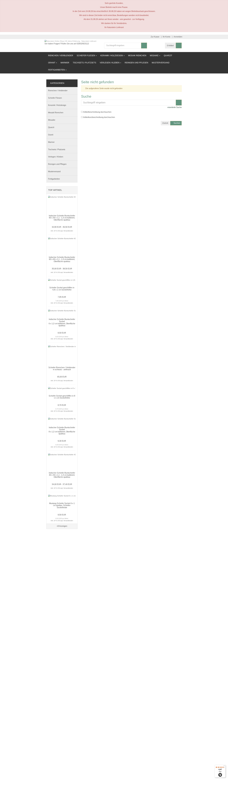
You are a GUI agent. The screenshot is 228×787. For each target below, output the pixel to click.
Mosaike (154, 56)
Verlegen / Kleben (110, 63)
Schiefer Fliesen (86, 56)
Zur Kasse (155, 37)
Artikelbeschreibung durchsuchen (97, 112)
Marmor (65, 63)
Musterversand (160, 63)
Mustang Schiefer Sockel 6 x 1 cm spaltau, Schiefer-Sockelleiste (62, 505)
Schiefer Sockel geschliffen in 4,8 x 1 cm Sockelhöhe (61, 289)
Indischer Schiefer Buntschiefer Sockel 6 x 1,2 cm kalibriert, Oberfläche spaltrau (62, 322)
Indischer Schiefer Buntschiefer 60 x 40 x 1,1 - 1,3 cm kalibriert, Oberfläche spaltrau (62, 259)
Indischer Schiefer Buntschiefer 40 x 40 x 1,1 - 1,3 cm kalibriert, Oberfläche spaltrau (62, 475)
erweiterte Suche (174, 107)
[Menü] (224, 766)
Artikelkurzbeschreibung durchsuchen (99, 117)
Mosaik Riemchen (137, 56)
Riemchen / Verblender (60, 56)
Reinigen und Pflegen (136, 63)
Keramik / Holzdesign (111, 56)
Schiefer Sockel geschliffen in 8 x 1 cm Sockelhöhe (62, 397)
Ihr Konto (166, 37)
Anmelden (178, 37)
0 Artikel (170, 46)
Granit (52, 63)
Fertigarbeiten (56, 70)
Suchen (176, 123)
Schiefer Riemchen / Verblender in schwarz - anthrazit (61, 368)
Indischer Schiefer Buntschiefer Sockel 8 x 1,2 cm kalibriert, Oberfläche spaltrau (62, 430)
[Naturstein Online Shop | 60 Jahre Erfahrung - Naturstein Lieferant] (70, 41)
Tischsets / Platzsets (84, 63)
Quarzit (168, 56)
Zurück (165, 123)
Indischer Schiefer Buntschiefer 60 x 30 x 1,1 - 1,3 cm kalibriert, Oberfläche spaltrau (62, 218)
